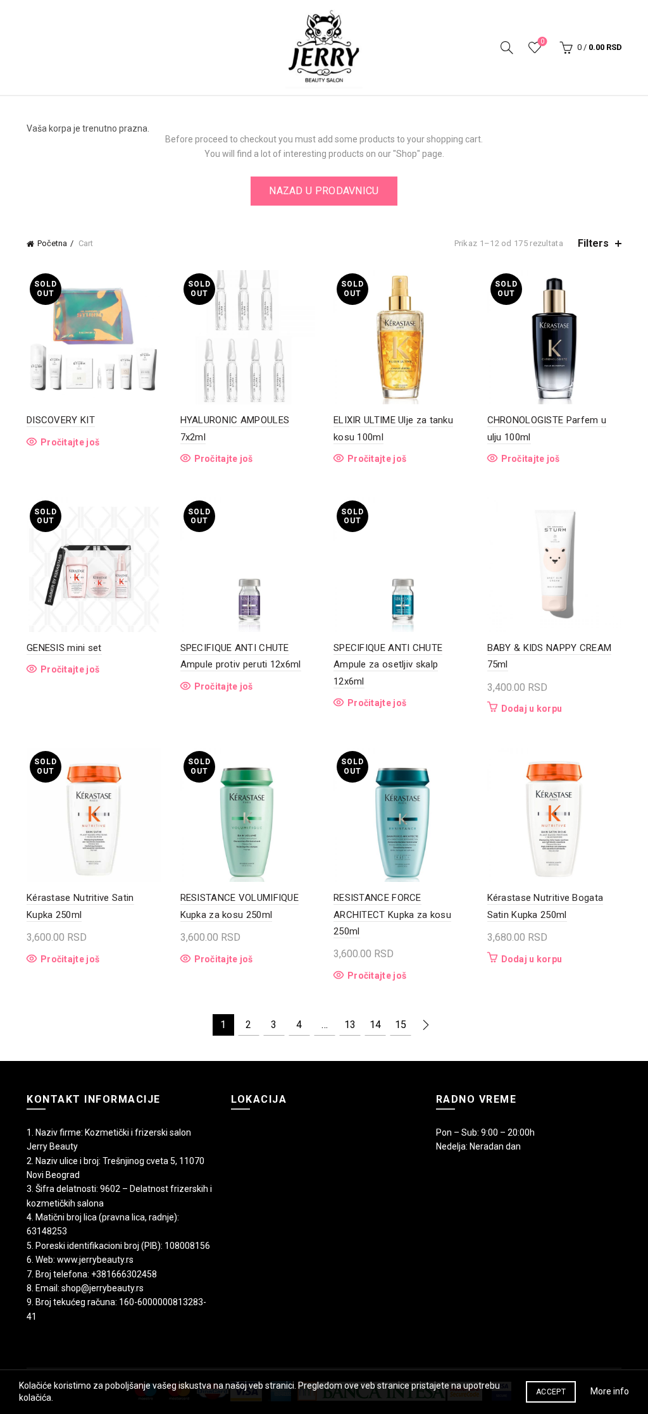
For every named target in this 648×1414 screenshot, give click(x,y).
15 (400, 1025)
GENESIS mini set (64, 648)
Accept (551, 1391)
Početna (52, 243)
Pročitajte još (69, 442)
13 (350, 1025)
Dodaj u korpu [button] (532, 709)
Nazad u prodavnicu (323, 191)
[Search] (507, 47)
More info (609, 1391)
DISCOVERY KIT (61, 420)
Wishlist (542, 41)
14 (375, 1025)
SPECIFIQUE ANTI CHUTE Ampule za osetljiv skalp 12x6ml (387, 664)
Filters (593, 243)
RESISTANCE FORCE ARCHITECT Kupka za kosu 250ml (392, 914)
